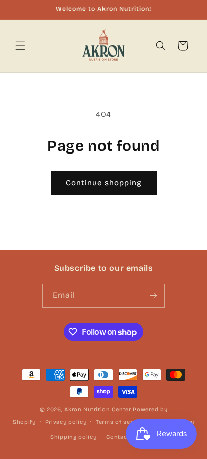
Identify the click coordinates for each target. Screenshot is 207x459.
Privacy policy (66, 422)
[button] (20, 46)
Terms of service (120, 422)
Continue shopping (104, 182)
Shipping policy (73, 437)
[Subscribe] (153, 296)
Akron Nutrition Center (97, 409)
